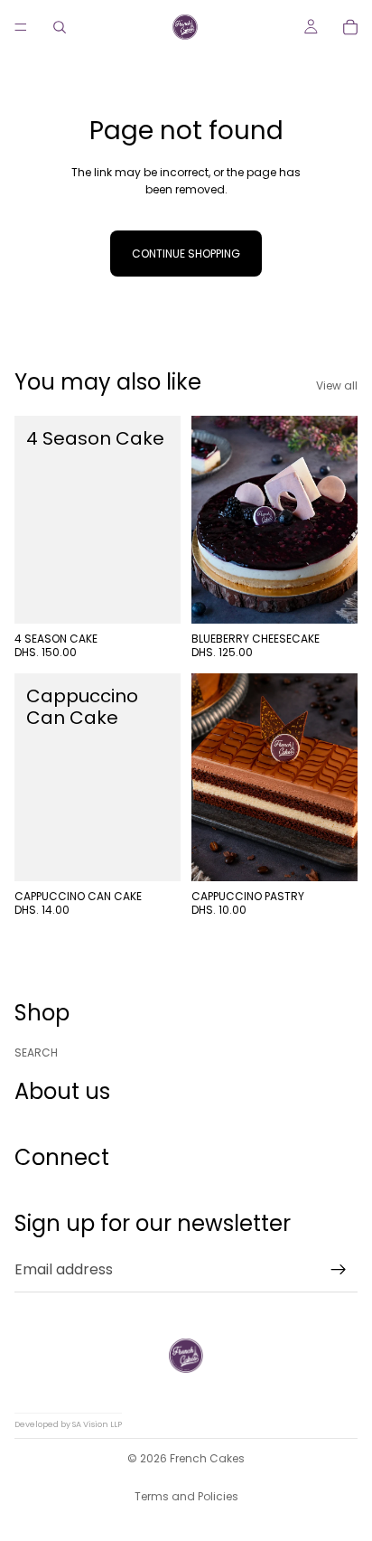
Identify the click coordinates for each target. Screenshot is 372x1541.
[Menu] (21, 27)
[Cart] (350, 27)
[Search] (59, 27)
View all (337, 385)
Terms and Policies (186, 1496)
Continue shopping (186, 253)
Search (36, 1051)
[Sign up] (339, 1269)
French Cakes (207, 1458)
